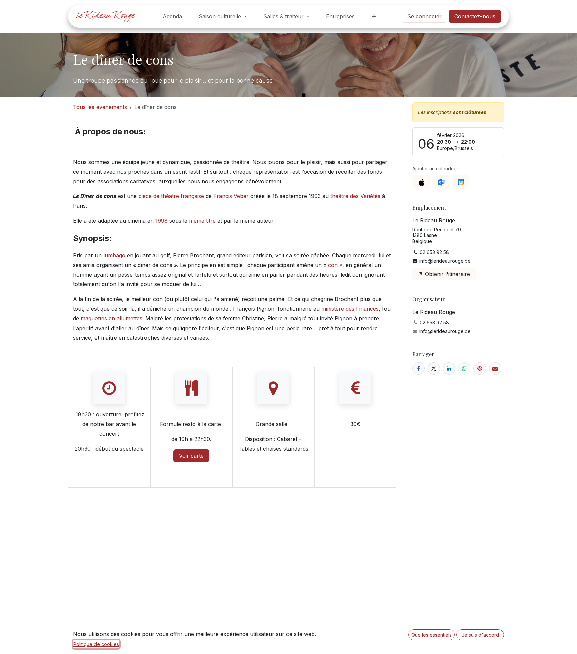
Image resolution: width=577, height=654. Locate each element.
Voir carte (191, 455)
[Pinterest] (479, 368)
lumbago (114, 255)
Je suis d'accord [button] (480, 635)
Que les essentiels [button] (431, 635)
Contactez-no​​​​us (474, 16)
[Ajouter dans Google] (460, 182)
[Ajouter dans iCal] (421, 182)
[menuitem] (172, 16)
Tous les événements (100, 107)
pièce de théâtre (158, 196)
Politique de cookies (96, 644)
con (333, 265)
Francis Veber (231, 196)
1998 (161, 220)
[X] (434, 368)
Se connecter (424, 16)
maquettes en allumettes (111, 318)
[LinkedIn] (449, 368)
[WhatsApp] (464, 368)
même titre (202, 220)
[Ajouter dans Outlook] (441, 182)
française (192, 196)
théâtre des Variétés (355, 196)
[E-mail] (495, 368)
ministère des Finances (350, 308)
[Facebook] (418, 368)
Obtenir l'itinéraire (446, 274)
